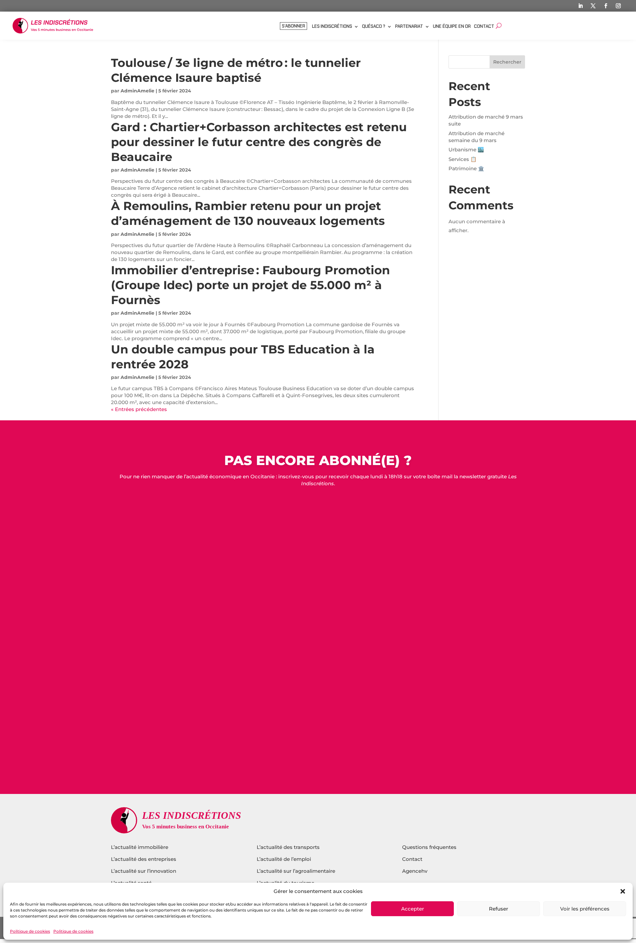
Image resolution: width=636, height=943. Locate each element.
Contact (484, 26)
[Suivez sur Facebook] (606, 6)
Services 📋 (463, 159)
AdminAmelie (137, 91)
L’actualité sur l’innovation (143, 871)
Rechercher (507, 62)
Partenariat (409, 26)
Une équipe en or (452, 26)
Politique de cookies (30, 931)
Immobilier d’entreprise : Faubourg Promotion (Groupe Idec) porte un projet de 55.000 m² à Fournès (250, 285)
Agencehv (414, 871)
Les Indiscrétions (332, 26)
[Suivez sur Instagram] (618, 6)
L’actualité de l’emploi (284, 859)
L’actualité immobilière (140, 847)
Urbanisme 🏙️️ (466, 149)
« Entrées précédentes (139, 409)
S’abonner (293, 26)
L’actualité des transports (288, 847)
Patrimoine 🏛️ (466, 168)
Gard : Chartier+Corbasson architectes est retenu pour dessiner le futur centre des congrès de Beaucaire (259, 142)
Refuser (498, 909)
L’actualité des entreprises (143, 859)
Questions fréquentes (429, 847)
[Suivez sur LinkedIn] (581, 6)
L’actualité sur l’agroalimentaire (296, 871)
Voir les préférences (585, 909)
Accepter (412, 909)
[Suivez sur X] (593, 6)
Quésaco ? (373, 26)
